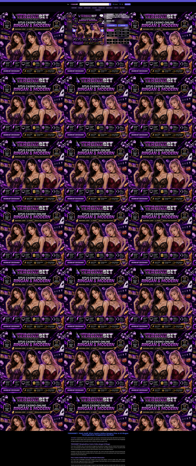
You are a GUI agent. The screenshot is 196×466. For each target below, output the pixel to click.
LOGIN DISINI (122, 25)
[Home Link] (74, 4)
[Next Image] (102, 30)
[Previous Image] (74, 30)
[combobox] (94, 4)
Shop (68, 4)
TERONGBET (73, 437)
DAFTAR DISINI (112, 25)
